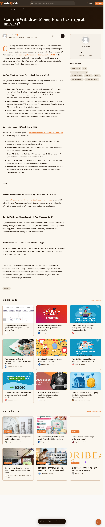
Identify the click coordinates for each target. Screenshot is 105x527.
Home (5, 9)
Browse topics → (96, 300)
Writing (97, 76)
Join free (99, 3)
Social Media (76, 68)
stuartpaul (12, 35)
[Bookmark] (56, 521)
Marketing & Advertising (79, 72)
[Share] (62, 521)
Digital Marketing (77, 79)
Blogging (12, 9)
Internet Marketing (92, 79)
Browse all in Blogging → (94, 411)
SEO (84, 68)
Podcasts (88, 76)
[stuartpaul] (4, 36)
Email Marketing (77, 76)
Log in (90, 3)
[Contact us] (98, 522)
